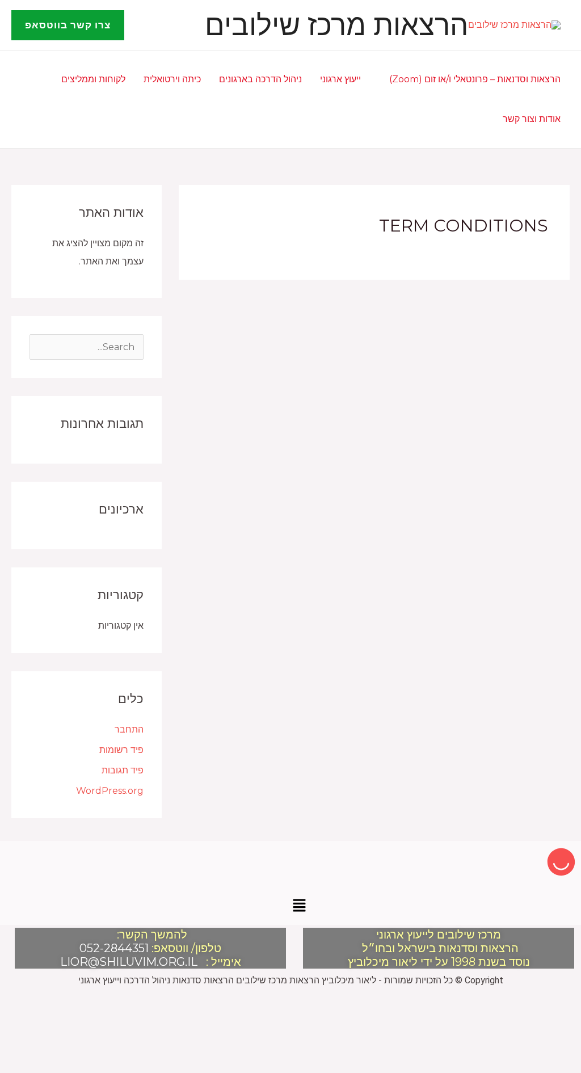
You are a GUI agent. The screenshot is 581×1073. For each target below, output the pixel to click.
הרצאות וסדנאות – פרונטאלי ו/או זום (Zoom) (475, 79)
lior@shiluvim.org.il (128, 962)
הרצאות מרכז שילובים (336, 25)
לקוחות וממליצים (93, 79)
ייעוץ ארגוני (340, 79)
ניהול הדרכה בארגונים (260, 79)
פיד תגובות (123, 770)
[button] (67, 25)
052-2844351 (114, 948)
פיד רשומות (121, 749)
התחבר (129, 729)
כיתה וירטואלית (172, 79)
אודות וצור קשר (532, 118)
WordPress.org (110, 790)
